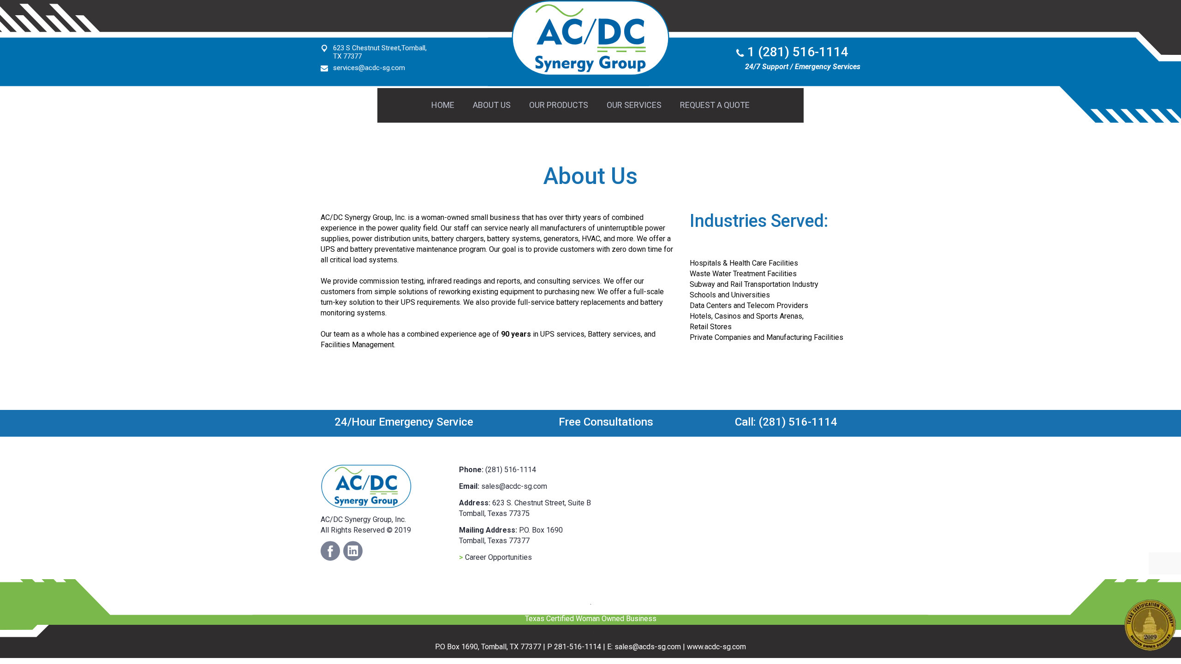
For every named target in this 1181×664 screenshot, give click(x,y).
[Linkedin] (353, 551)
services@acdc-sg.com (369, 68)
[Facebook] (330, 551)
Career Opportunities (495, 557)
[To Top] (28, 635)
